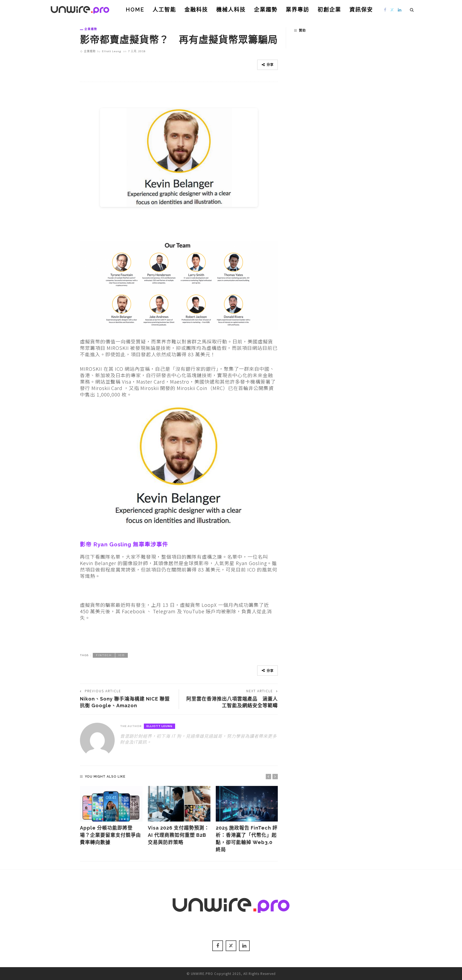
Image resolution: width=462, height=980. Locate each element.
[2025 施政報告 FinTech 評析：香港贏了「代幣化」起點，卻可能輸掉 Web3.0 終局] (247, 804)
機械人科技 (231, 9)
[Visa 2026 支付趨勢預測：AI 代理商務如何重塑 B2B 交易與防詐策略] (179, 804)
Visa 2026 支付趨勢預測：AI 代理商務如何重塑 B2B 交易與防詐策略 (178, 835)
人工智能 (164, 9)
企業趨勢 (266, 9)
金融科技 (196, 9)
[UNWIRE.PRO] (80, 8)
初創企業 (329, 9)
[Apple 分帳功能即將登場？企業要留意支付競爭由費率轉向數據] (111, 804)
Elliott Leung (111, 51)
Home (135, 9)
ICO (121, 655)
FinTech (104, 655)
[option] (111, 816)
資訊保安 (361, 9)
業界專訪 (297, 9)
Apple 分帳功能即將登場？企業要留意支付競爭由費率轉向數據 (110, 835)
